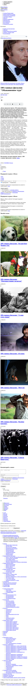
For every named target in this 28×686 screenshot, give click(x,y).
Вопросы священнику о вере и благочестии (16, 645)
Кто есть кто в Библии (11, 547)
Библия (5, 543)
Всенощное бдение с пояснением (13, 672)
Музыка (8, 613)
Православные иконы (8, 563)
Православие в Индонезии (12, 629)
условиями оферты (14, 190)
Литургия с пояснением (11, 671)
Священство (9, 669)
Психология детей (10, 575)
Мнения (5, 632)
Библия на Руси (9, 553)
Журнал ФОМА (4, 83)
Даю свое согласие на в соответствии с (12, 192)
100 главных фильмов (18, 84)
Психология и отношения (9, 15)
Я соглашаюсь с (10, 190)
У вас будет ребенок (10, 579)
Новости (5, 18)
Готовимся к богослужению (9, 670)
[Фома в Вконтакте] (6, 503)
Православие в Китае (11, 630)
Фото (4, 633)
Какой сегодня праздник (9, 28)
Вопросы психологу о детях (12, 580)
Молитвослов (6, 20)
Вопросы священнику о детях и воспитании (16, 576)
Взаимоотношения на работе (12, 607)
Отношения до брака (11, 604)
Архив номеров (7, 521)
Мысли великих (9, 619)
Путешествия (6, 585)
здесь (18, 158)
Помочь (5, 7)
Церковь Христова (7, 673)
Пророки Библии (10, 549)
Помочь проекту (4, 188)
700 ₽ (2, 176)
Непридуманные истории (9, 14)
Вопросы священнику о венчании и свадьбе (16, 647)
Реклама (5, 515)
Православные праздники (9, 555)
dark (4, 94)
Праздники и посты (7, 637)
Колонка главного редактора (10, 582)
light (1, 94)
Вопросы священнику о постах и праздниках (16, 562)
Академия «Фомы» (7, 16)
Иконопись (8, 611)
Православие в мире (8, 620)
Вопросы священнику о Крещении (14, 655)
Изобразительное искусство (12, 614)
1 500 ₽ (2, 178)
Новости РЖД (6, 586)
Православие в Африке (11, 622)
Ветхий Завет (9, 546)
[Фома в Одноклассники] (7, 504)
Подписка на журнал (8, 24)
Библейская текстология (11, 548)
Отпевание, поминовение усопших (14, 665)
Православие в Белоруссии (12, 624)
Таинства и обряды (7, 660)
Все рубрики (6, 23)
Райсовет (5, 30)
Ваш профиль (7, 3)
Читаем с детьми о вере (8, 32)
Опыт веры (8, 589)
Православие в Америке (11, 621)
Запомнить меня (6, 484)
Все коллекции (6, 33)
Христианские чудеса (11, 591)
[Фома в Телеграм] (6, 505)
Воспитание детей (7, 573)
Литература (8, 610)
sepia (6, 94)
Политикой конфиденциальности (9, 193)
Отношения (6, 581)
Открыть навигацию (8, 1)
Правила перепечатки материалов (11, 536)
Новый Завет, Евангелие (11, 545)
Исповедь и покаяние (11, 664)
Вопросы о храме (10, 659)
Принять (24, 684)
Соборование (9, 667)
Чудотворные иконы (10, 568)
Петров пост (9, 642)
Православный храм (8, 569)
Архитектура (9, 609)
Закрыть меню (4, 8)
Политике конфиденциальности (14, 684)
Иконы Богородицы (10, 564)
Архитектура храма (10, 570)
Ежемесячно (13, 182)
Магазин (5, 513)
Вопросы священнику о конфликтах (14, 654)
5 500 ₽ (2, 179)
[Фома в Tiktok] (5, 506)
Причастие (8, 663)
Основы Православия (8, 13)
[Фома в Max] (4, 510)
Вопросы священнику (8, 19)
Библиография (9, 554)
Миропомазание (10, 666)
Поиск (5, 4)
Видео (4, 635)
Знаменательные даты (11, 594)
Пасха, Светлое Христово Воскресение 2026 (16, 557)
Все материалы (6, 21)
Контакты (5, 516)
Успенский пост (9, 641)
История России (10, 597)
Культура (5, 608)
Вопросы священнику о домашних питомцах (16, 649)
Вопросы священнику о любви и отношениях (16, 656)
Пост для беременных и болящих (13, 643)
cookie (15, 537)
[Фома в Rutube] (5, 509)
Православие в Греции (11, 625)
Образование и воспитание (9, 584)
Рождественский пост (11, 638)
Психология (6, 599)
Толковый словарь (10, 618)
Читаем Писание (10, 551)
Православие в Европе (11, 626)
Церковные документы (8, 675)
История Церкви (10, 596)
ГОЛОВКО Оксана (8, 162)
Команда (5, 517)
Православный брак (10, 605)
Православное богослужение (10, 31)
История (5, 593)
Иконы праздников (10, 565)
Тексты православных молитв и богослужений (14, 677)
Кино (12, 84)
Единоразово (5, 182)
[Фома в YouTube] (5, 507)
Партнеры (5, 520)
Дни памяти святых (10, 559)
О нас (4, 512)
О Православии (9, 592)
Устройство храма (10, 571)
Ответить (5, 498)
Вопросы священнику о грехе (13, 650)
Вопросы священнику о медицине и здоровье (16, 658)
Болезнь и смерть (10, 600)
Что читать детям (10, 577)
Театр (7, 616)
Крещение (8, 661)
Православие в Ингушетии (12, 627)
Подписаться (16, 528)
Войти (9, 38)
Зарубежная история (10, 598)
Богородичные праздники (12, 560)
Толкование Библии (10, 552)
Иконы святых (9, 566)
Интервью (5, 631)
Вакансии (5, 518)
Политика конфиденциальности (10, 535)
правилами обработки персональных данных (13, 531)
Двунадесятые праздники (12, 558)
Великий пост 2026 (10, 639)
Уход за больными (10, 602)
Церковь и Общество (8, 676)
